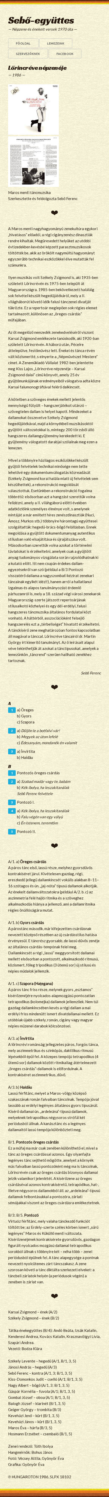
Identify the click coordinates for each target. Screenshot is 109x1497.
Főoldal (23, 43)
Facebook (65, 53)
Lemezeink (55, 43)
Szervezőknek (28, 53)
